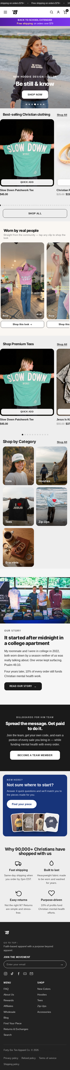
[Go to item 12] (21, 205)
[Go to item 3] (27, 434)
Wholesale (9, 1011)
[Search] (51, 12)
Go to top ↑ (11, 943)
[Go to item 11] (19, 205)
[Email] (31, 974)
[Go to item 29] (54, 205)
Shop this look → (22, 324)
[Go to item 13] (23, 205)
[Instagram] (6, 974)
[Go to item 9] (15, 205)
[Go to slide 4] (35, 104)
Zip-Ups (41, 1006)
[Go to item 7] (11, 205)
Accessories (44, 1011)
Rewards (9, 1000)
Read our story (23, 686)
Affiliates (8, 1006)
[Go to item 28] (52, 205)
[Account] (58, 12)
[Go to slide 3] (32, 104)
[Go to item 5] (32, 434)
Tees (40, 1000)
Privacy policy (11, 1058)
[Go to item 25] (46, 205)
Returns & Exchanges (16, 1029)
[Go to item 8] (13, 205)
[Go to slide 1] (26, 104)
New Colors (43, 988)
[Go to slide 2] (29, 104)
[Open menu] (5, 12)
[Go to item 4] (30, 434)
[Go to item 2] (2, 205)
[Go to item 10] (17, 205)
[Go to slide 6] (40, 104)
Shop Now (35, 94)
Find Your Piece (13, 1023)
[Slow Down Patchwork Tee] (27, 152)
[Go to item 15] (27, 205)
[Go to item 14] (25, 205)
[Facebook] (18, 974)
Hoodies (42, 994)
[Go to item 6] (35, 434)
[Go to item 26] (48, 205)
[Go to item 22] (40, 205)
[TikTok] (12, 974)
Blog (6, 1017)
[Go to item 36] (67, 205)
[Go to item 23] (42, 205)
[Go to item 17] (31, 205)
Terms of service (47, 1058)
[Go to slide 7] (43, 104)
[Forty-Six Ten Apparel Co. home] (7, 933)
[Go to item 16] (29, 205)
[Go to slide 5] (38, 104)
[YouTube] (25, 974)
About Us (9, 994)
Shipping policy (11, 1064)
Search (8, 1034)
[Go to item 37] (69, 205)
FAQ (6, 988)
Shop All (62, 114)
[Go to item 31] (58, 205)
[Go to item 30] (56, 205)
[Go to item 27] (50, 205)
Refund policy (29, 1058)
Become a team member (35, 755)
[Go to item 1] (0, 205)
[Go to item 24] (44, 205)
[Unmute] (39, 314)
